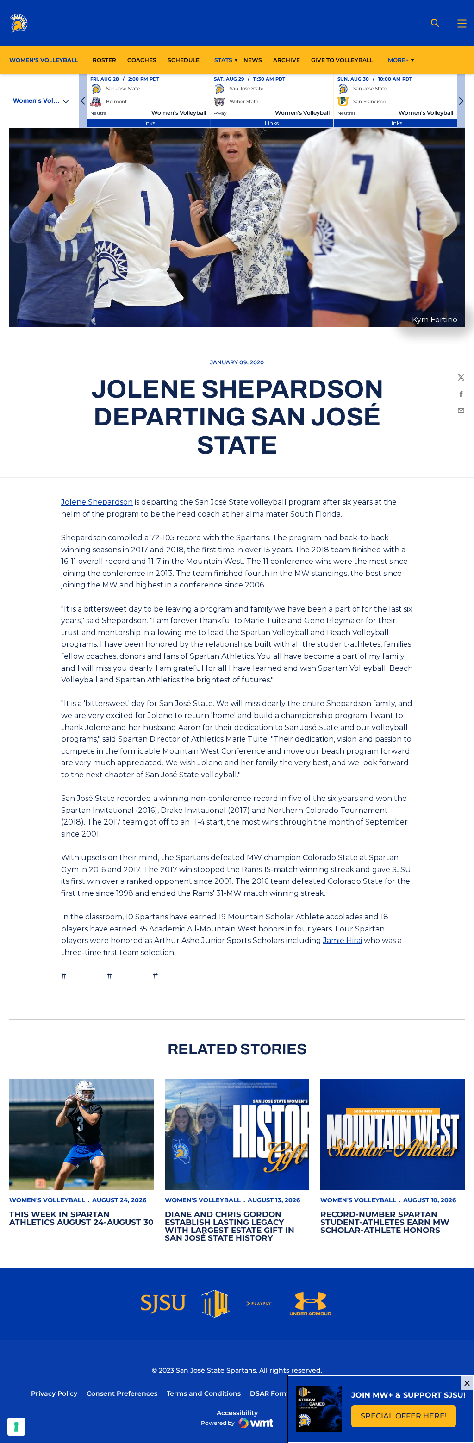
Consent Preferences (122, 1393)
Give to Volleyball (342, 59)
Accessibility (237, 1412)
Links (148, 122)
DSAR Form (269, 1393)
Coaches (141, 59)
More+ (398, 59)
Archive (286, 59)
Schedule (184, 59)
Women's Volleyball (47, 1200)
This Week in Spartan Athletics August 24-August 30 (81, 1218)
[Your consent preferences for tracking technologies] (16, 1427)
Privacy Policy (54, 1393)
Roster (104, 59)
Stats (223, 59)
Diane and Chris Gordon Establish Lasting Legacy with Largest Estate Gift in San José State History (229, 1226)
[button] (83, 101)
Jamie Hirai (342, 940)
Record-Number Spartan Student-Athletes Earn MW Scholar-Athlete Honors (384, 1222)
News (252, 59)
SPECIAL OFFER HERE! (408, 1419)
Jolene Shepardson (97, 502)
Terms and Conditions (204, 1393)
